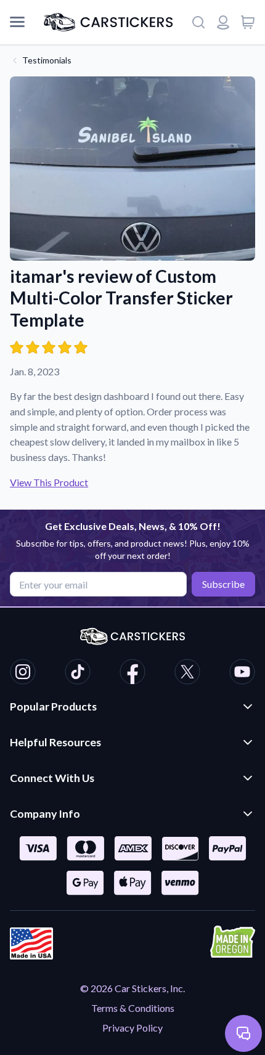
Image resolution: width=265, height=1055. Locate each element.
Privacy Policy (132, 1027)
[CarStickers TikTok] (78, 673)
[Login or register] (223, 22)
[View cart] (247, 22)
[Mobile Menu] (17, 22)
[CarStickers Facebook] (132, 673)
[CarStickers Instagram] (23, 673)
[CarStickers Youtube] (242, 673)
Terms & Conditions (132, 1008)
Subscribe (223, 584)
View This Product (49, 482)
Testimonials (46, 60)
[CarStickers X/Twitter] (187, 673)
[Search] (198, 22)
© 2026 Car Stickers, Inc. (132, 988)
